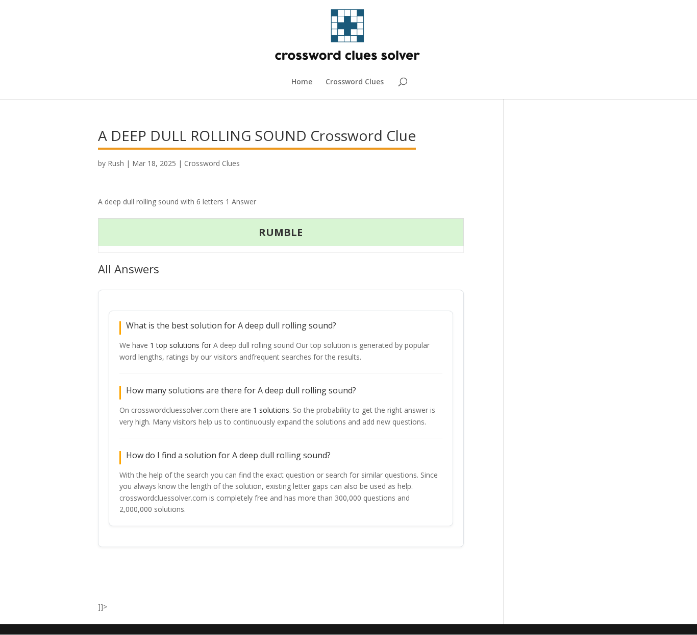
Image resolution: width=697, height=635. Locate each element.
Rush (116, 163)
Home (301, 82)
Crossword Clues (355, 82)
